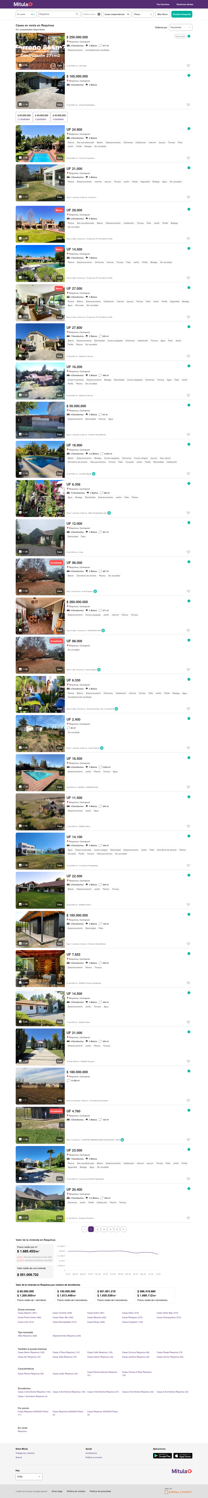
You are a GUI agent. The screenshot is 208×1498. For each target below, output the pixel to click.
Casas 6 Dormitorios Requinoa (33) (172, 1391)
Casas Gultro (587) (95, 1312)
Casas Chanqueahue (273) (169, 1317)
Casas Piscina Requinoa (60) (31, 1373)
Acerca (19, 1457)
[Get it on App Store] (182, 1456)
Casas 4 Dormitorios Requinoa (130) (69, 1391)
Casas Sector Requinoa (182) (31, 1352)
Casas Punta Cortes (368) (29, 1317)
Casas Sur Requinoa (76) (29, 1356)
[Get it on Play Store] (162, 1456)
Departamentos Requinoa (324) (67, 1335)
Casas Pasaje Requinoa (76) (170, 1352)
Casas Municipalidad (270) (65, 1321)
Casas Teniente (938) (62, 1312)
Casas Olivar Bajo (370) (167, 1312)
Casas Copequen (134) (132, 1321)
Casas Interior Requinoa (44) (100, 1356)
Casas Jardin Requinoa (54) (65, 1373)
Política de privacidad (100, 1491)
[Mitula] (23, 4)
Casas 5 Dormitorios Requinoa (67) (103, 1391)
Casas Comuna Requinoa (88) (135, 1352)
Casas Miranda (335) (96, 1317)
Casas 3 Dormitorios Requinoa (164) (34, 1391)
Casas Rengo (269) (96, 1321)
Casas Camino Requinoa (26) (170, 1356)
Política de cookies (76, 1491)
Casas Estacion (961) (27, 1312)
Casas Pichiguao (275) (132, 1317)
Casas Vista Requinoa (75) (65, 1356)
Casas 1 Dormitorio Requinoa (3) (32, 1396)
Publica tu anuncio (94, 1457)
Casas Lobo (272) (26, 1321)
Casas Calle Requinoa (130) (100, 1352)
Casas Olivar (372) (130, 1312)
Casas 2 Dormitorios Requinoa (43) (138, 1391)
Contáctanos (91, 1453)
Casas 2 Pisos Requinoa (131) (66, 1352)
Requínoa (22, 1431)
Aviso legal (57, 1491)
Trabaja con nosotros (25, 1453)
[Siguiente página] (123, 1229)
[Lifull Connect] (178, 1493)
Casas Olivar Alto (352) (63, 1317)
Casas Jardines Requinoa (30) (135, 1356)
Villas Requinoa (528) (27, 1335)
